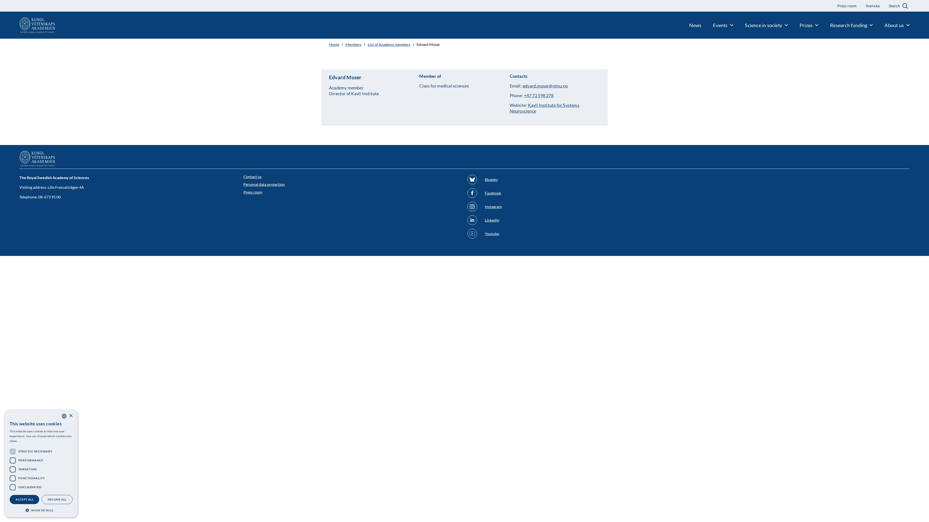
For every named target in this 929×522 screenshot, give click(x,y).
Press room (252, 192)
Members (353, 44)
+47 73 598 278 (539, 95)
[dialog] (41, 463)
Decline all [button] (57, 499)
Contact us (252, 176)
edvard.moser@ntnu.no (545, 85)
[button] (41, 509)
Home (334, 44)
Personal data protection (264, 184)
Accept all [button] (24, 499)
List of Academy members (389, 44)
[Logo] (28, 25)
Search (894, 5)
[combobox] (64, 416)
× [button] (71, 416)
